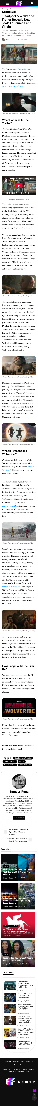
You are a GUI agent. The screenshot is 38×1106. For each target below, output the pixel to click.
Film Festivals (10, 926)
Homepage (5, 9)
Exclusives (12, 1071)
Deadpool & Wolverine (23, 758)
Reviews (31, 1069)
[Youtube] (26, 1082)
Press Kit (16, 1061)
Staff (22, 1061)
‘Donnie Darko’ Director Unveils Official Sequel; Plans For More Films (25, 984)
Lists (27, 1071)
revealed (15, 643)
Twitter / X (29, 745)
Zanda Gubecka (8, 878)
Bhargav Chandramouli (10, 964)
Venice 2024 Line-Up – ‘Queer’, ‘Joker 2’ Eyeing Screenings (16, 930)
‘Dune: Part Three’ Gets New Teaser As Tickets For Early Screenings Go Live (25, 1019)
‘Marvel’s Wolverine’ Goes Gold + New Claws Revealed (25, 995)
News (12, 12)
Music (18, 1069)
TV (14, 1069)
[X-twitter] (30, 1082)
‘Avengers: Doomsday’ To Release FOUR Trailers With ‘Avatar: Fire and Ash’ (17, 872)
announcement (8, 505)
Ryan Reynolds (25, 765)
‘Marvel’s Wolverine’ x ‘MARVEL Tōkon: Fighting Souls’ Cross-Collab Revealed (26, 1031)
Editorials (21, 1071)
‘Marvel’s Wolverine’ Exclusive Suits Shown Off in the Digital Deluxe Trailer (25, 1007)
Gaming (24, 1069)
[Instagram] (22, 1082)
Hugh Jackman (9, 761)
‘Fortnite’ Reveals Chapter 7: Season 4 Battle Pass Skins (25, 1043)
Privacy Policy (19, 1065)
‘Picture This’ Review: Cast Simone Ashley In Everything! (18, 959)
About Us (8, 1061)
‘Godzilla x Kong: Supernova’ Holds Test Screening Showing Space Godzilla (16, 900)
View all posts (19, 818)
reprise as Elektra (9, 586)
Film (11, 9)
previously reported (18, 674)
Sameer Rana (11, 40)
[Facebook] (19, 1082)
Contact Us (29, 1061)
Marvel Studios (9, 765)
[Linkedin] (34, 1082)
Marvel (21, 761)
